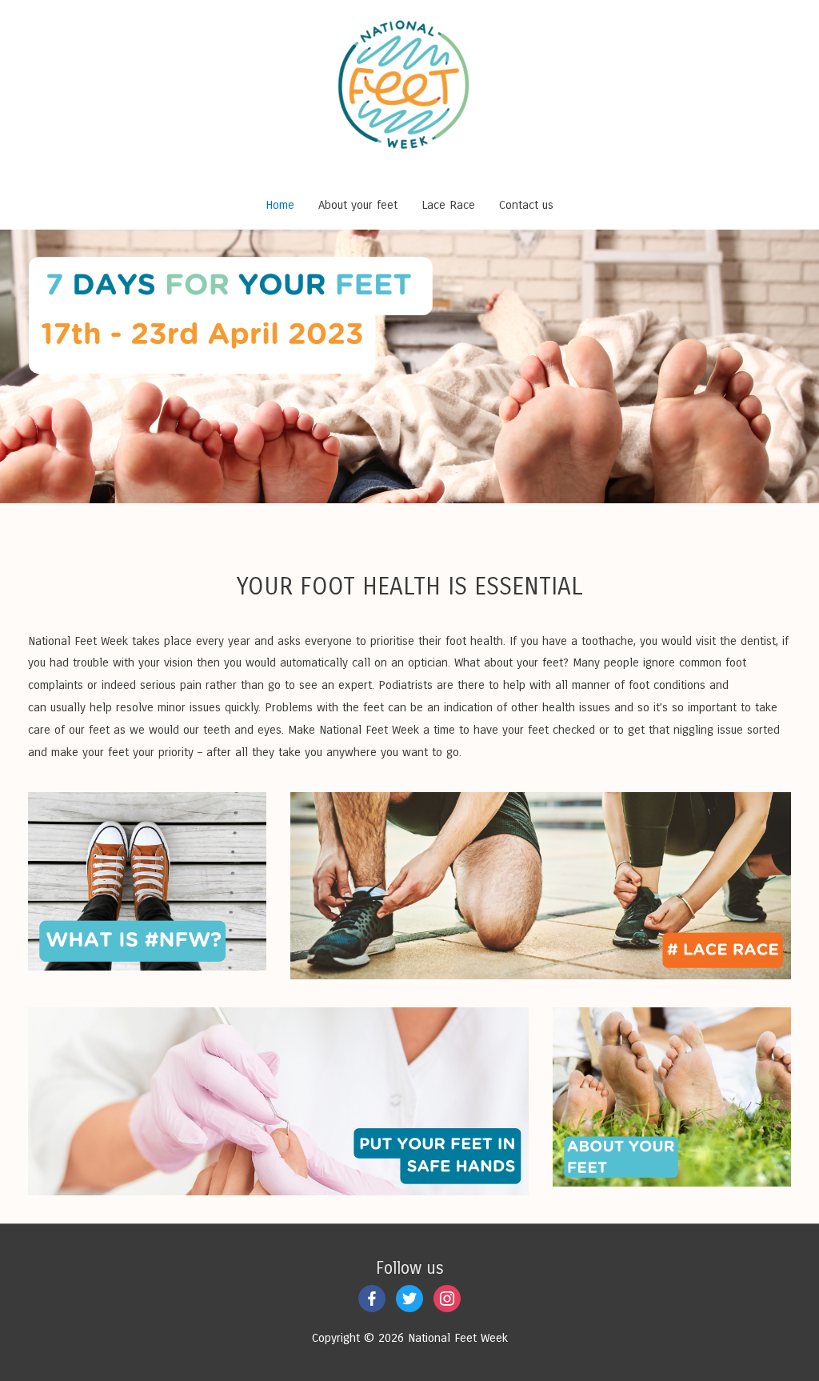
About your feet (358, 205)
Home (280, 205)
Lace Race (448, 205)
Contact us (526, 205)
